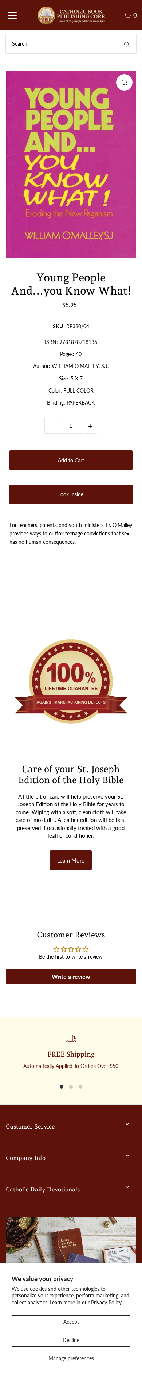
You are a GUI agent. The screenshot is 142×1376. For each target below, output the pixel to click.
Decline (71, 1340)
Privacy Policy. (106, 1302)
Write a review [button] (71, 976)
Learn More (70, 860)
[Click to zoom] (124, 82)
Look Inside (70, 494)
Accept (71, 1322)
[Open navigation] (12, 15)
